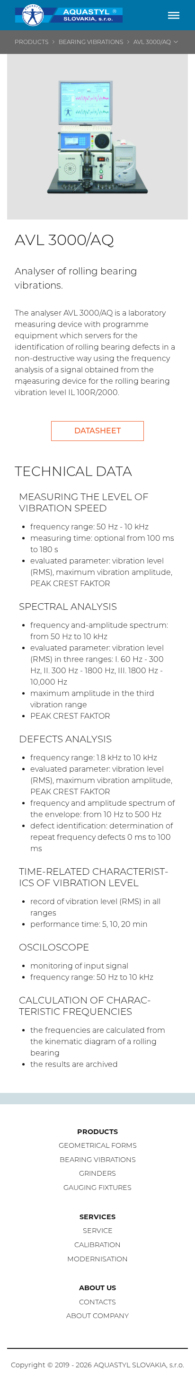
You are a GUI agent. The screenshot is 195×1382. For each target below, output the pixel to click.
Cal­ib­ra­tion (97, 1245)
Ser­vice (98, 1230)
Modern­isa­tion (97, 1259)
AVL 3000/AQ (152, 41)
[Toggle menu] (174, 15)
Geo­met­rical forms (98, 1145)
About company (97, 1316)
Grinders (97, 1173)
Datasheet (97, 430)
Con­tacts (97, 1302)
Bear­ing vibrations (98, 1159)
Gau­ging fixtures (97, 1187)
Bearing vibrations (91, 41)
